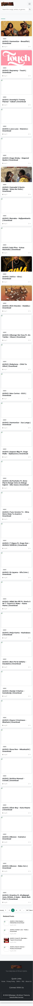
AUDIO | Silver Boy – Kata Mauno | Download (16, 809)
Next (31, 910)
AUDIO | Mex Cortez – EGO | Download (14, 394)
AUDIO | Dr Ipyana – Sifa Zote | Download (15, 573)
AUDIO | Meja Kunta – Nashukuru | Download (16, 634)
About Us (28, 981)
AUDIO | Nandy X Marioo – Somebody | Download (13, 692)
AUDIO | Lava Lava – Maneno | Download (15, 130)
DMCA (18, 981)
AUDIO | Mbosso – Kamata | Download (14, 838)
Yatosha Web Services (16, 997)
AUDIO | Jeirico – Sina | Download (12, 278)
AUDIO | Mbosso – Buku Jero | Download (15, 867)
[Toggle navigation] (29, 4)
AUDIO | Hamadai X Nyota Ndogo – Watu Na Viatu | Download (13, 189)
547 (27, 910)
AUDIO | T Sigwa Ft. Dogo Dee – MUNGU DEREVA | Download (16, 544)
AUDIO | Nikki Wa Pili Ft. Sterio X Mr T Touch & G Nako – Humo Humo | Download (16, 603)
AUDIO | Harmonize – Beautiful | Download (16, 42)
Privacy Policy (11, 981)
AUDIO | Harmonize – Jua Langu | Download (16, 424)
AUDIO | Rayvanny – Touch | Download (14, 71)
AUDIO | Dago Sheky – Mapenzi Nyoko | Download (15, 159)
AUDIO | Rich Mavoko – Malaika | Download (16, 307)
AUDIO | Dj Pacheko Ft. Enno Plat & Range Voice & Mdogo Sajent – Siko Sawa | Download (15, 483)
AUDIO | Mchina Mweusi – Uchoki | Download (13, 780)
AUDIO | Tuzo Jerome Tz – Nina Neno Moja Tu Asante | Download (15, 514)
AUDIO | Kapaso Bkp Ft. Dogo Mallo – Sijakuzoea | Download (15, 453)
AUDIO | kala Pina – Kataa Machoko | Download (13, 249)
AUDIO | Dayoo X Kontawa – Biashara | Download (14, 721)
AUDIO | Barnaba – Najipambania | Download (16, 219)
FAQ (23, 981)
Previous (2, 910)
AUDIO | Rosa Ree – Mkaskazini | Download (16, 750)
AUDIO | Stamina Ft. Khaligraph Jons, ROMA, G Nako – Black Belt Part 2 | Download (16, 897)
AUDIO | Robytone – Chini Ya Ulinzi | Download (14, 365)
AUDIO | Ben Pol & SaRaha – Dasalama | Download (14, 663)
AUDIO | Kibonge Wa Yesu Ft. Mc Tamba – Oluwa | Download (16, 336)
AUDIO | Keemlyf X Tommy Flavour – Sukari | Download (14, 101)
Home (3, 981)
